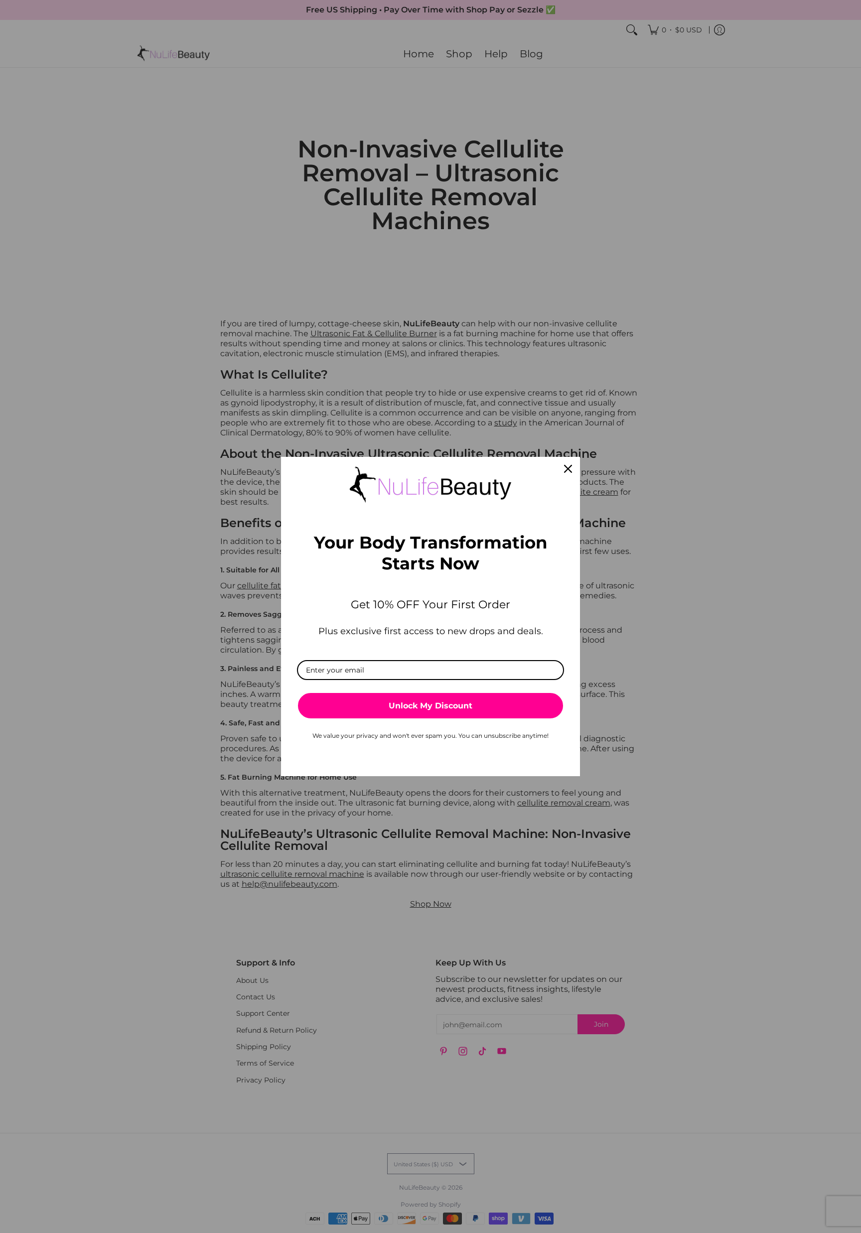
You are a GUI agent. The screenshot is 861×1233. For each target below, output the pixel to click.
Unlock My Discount (430, 705)
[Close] (568, 469)
